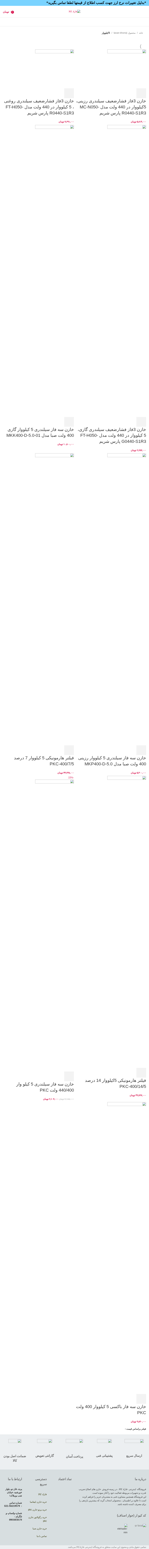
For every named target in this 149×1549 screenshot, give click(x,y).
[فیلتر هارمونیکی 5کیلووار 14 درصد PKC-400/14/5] (126, 921)
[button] (141, 93)
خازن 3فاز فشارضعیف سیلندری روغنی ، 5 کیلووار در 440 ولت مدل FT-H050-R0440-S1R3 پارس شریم (39, 106)
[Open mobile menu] (144, 12)
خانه (141, 33)
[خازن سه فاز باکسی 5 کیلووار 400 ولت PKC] (126, 1248)
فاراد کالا (42, 1494)
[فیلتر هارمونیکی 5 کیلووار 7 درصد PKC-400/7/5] (54, 599)
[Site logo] (74, 11)
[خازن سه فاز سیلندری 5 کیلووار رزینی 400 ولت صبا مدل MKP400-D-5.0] (126, 599)
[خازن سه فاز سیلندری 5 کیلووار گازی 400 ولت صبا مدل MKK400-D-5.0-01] (54, 270)
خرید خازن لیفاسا (38, 1502)
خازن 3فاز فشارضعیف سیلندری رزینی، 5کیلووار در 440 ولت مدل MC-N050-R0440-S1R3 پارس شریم (111, 106)
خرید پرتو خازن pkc (37, 1509)
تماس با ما (42, 1536)
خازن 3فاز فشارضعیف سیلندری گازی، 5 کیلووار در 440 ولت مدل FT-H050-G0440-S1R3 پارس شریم (112, 435)
